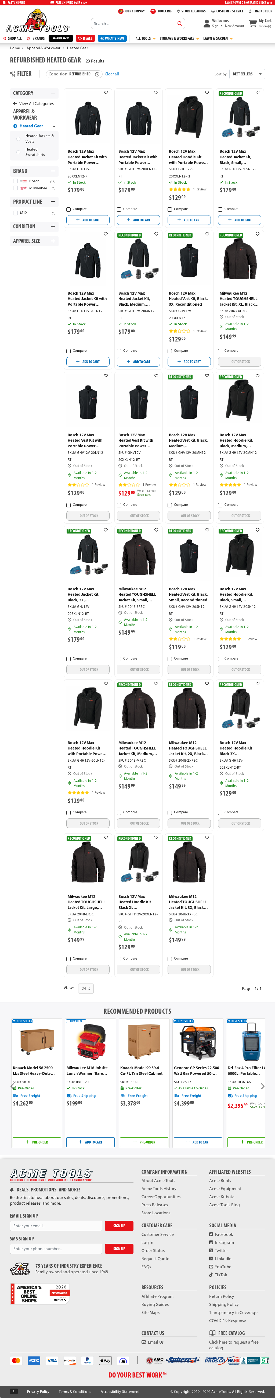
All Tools (143, 38)
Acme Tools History (159, 1188)
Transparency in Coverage (233, 1312)
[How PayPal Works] (87, 1360)
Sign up (119, 1225)
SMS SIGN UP (22, 1239)
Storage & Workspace (177, 38)
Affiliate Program (157, 1296)
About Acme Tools (158, 1180)
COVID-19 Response (227, 1320)
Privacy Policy (38, 1391)
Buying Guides (155, 1304)
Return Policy (221, 1296)
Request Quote (155, 1258)
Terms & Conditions (75, 1391)
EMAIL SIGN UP (24, 1216)
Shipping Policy (224, 1304)
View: (69, 987)
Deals (87, 38)
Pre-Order (40, 1142)
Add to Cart (91, 220)
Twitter (221, 1250)
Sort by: (221, 74)
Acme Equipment (225, 1188)
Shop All (14, 38)
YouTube (222, 1266)
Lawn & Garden (216, 38)
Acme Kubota (221, 1196)
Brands (38, 38)
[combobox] (138, 23)
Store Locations (156, 1212)
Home (15, 48)
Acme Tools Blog (224, 1204)
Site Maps (151, 1312)
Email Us (155, 1342)
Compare (79, 209)
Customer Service (158, 1234)
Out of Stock (240, 361)
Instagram (224, 1242)
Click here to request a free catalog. (234, 1345)
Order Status (153, 1250)
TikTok (220, 1274)
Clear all (112, 73)
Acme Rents (220, 1180)
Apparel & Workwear (44, 48)
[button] (224, 23)
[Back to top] (14, 1391)
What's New (114, 38)
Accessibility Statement (120, 1391)
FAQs (146, 1266)
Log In (147, 1242)
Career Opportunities (161, 1196)
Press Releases (155, 1204)
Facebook (223, 1234)
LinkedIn (223, 1258)
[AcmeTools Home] (37, 20)
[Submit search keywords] (180, 23)
